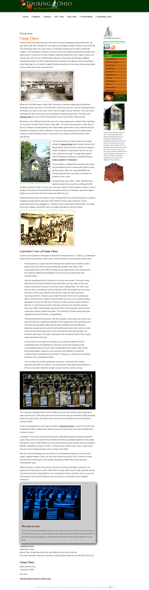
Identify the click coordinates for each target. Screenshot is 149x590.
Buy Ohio (72, 17)
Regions (36, 17)
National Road (67, 144)
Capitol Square (110, 81)
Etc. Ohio (59, 17)
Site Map (73, 587)
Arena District (110, 71)
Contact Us (88, 587)
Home (25, 17)
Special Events (110, 90)
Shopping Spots (111, 87)
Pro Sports (109, 78)
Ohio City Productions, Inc (51, 587)
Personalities (87, 17)
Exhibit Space (110, 65)
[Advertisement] (104, 5)
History (47, 17)
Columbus (109, 56)
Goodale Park (25, 117)
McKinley (73, 160)
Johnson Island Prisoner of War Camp (35, 579)
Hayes (55, 160)
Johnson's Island (66, 426)
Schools (108, 84)
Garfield (62, 160)
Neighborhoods (110, 75)
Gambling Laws (104, 17)
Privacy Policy (80, 587)
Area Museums (110, 68)
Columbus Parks (111, 59)
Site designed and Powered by (100, 587)
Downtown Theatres (112, 62)
